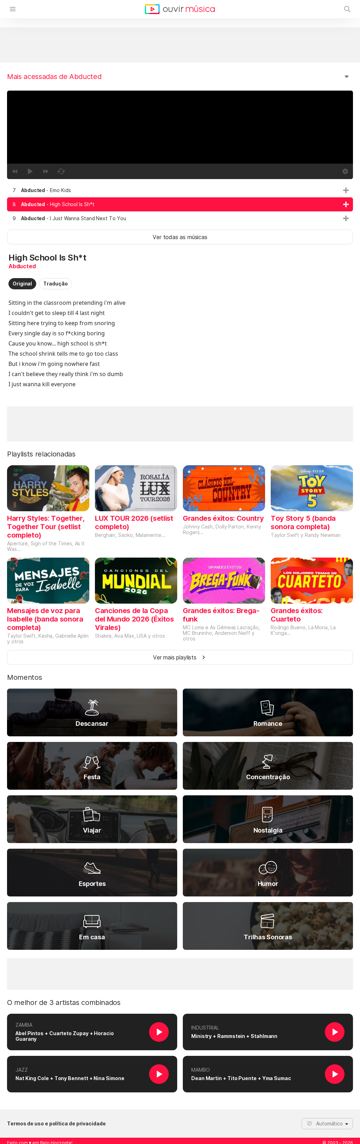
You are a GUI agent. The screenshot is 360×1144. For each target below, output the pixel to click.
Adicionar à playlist (346, 190)
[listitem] (180, 190)
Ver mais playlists (175, 657)
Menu (12, 9)
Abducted (22, 266)
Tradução (55, 284)
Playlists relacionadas (41, 454)
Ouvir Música (180, 9)
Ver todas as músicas (180, 237)
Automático (329, 1123)
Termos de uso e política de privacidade (56, 1123)
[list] (180, 204)
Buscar (347, 9)
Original (22, 284)
